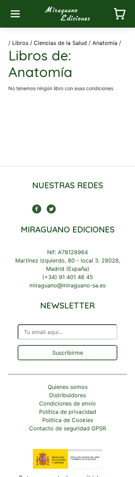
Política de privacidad (67, 411)
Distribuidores (67, 395)
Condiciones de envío (67, 403)
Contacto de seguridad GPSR (67, 428)
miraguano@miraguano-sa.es (67, 285)
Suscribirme (67, 352)
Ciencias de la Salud (60, 42)
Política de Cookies (67, 420)
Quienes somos (68, 386)
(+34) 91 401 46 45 (67, 277)
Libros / (22, 42)
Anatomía (104, 42)
